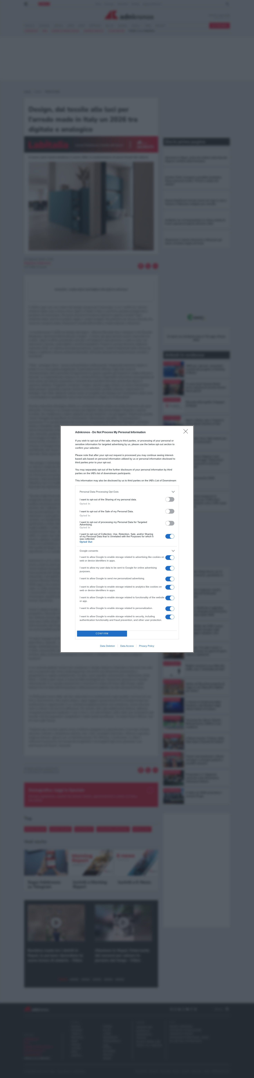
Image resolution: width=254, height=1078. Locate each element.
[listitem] (127, 492)
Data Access (127, 645)
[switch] (169, 499)
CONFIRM (102, 633)
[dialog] (127, 539)
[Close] (187, 432)
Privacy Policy (146, 645)
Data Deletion (107, 645)
